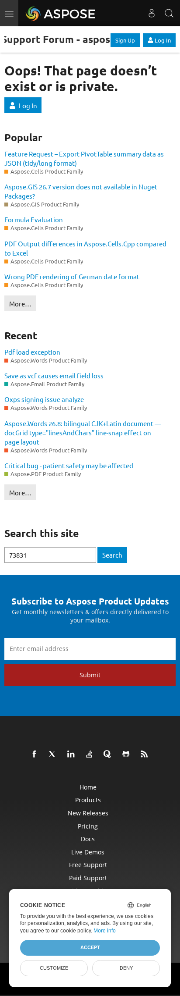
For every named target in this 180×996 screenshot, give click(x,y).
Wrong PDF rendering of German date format (71, 276)
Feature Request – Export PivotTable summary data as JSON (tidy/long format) (84, 158)
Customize (54, 968)
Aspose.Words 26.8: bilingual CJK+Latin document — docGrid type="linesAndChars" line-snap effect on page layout (82, 432)
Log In (163, 40)
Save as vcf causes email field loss (54, 375)
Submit (90, 675)
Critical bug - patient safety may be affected (68, 465)
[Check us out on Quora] (109, 754)
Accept (90, 947)
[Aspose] (61, 13)
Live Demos (87, 852)
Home (88, 787)
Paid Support (88, 878)
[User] (151, 13)
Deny (126, 968)
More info (104, 931)
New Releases (88, 813)
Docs (88, 839)
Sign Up (125, 40)
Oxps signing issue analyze (44, 399)
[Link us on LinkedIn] (72, 754)
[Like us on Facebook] (36, 754)
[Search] (169, 13)
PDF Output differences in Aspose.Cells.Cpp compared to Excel (85, 248)
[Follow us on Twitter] (54, 754)
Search (112, 555)
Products (88, 800)
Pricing (88, 826)
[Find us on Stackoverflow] (91, 754)
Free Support (88, 865)
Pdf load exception (32, 352)
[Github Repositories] (127, 754)
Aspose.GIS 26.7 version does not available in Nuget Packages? (80, 191)
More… (20, 303)
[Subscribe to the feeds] (146, 754)
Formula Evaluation (33, 219)
